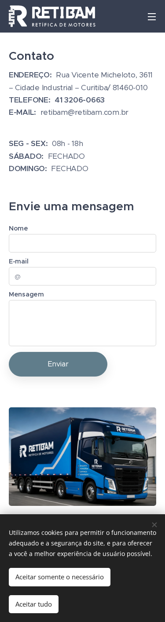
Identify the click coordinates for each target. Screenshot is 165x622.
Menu (152, 16)
